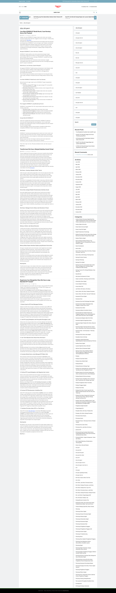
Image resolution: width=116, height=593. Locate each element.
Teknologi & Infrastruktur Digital (82, 519)
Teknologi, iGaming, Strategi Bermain (83, 578)
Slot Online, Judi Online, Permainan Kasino (84, 482)
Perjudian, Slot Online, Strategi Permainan (84, 413)
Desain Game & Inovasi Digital (82, 226)
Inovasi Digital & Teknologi (81, 283)
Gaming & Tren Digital (80, 262)
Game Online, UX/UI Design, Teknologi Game (85, 254)
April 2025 (78, 197)
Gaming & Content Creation (81, 257)
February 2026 (78, 172)
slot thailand (78, 92)
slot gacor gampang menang (81, 472)
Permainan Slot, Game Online (81, 424)
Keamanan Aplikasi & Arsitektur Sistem (84, 310)
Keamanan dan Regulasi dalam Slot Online (84, 318)
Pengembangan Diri (80, 408)
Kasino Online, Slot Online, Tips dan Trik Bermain (85, 293)
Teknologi (78, 509)
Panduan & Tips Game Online (81, 358)
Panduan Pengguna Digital (81, 385)
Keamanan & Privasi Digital (81, 296)
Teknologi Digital (79, 545)
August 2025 (78, 187)
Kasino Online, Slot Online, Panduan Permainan (85, 291)
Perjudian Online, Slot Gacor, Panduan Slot (84, 410)
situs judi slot (78, 450)
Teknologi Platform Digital (81, 572)
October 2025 (78, 182)
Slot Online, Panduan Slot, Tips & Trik (83, 487)
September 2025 (79, 184)
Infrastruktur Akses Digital (81, 281)
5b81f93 (22, 35)
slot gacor (78, 33)
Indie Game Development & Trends (83, 276)
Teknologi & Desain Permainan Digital (83, 514)
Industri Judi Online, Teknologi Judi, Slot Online (85, 278)
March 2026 (78, 169)
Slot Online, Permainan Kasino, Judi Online (84, 490)
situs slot (78, 67)
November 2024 (79, 209)
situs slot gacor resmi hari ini (82, 465)
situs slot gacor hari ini (80, 462)
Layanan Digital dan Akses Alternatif (83, 345)
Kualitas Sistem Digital (80, 343)
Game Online (78, 248)
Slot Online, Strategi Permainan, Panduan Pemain (85, 492)
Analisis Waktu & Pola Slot (81, 224)
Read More (22, 145)
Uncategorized (79, 583)
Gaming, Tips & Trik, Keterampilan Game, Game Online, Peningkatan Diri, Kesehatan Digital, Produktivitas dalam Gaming (85, 266)
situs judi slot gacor (80, 452)
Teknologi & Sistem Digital (81, 531)
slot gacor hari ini (79, 37)
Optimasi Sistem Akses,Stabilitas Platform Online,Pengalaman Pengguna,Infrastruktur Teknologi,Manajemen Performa (84, 352)
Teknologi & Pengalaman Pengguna (83, 526)
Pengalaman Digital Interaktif (81, 405)
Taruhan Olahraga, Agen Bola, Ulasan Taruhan (85, 506)
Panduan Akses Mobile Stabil (82, 361)
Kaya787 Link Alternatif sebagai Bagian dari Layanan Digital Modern (75, 1)
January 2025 (78, 204)
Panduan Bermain (79, 363)
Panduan (77, 356)
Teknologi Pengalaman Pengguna (82, 569)
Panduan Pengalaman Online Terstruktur (84, 382)
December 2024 (79, 207)
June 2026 (78, 162)
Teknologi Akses (79, 536)
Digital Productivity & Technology (82, 231)
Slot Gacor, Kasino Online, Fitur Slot (83, 477)
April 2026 (78, 167)
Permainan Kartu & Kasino (81, 415)
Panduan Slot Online (80, 387)
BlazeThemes (66, 590)
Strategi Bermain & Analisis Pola (82, 500)
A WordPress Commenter (81, 154)
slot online (78, 480)
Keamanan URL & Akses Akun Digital (83, 334)
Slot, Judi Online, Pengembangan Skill (83, 495)
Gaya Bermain (78, 273)
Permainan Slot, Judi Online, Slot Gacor (84, 427)
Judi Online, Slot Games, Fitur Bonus (83, 288)
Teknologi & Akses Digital (81, 511)
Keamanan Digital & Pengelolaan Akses (84, 320)
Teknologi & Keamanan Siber (81, 524)
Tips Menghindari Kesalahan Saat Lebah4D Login (86, 132)
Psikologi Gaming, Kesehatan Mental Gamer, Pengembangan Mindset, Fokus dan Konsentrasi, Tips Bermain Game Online (85, 433)
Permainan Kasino (79, 418)
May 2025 (78, 194)
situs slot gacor (31, 410)
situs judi (77, 447)
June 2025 (78, 192)
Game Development (80, 245)
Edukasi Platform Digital (81, 238)
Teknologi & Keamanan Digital (82, 521)
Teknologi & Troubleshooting (81, 534)
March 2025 (78, 199)
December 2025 (79, 177)
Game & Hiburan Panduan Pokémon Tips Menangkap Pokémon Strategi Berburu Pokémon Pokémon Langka (85, 242)
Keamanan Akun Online (80, 307)
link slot (77, 52)
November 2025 (79, 179)
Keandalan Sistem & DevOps (81, 337)
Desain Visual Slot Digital (81, 229)
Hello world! (90, 154)
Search (76, 122)
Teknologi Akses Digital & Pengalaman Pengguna (86, 539)
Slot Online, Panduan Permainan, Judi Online (84, 485)
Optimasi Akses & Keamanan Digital (83, 348)
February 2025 (78, 202)
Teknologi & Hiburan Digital (81, 516)
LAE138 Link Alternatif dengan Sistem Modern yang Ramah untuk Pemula (93, 16)
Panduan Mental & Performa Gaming (83, 376)
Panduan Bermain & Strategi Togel (82, 366)
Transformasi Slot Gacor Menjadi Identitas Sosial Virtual (36, 149)
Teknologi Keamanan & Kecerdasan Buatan (84, 563)
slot (76, 72)
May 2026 (78, 164)
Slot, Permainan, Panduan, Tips (82, 497)
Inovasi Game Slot (79, 286)
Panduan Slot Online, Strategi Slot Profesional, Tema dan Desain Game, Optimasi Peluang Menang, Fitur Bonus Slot (85, 397)
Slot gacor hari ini (79, 62)
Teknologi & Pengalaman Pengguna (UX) (84, 529)
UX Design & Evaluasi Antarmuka (82, 586)
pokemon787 (78, 429)
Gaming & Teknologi (80, 259)
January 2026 (78, 174)
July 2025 (78, 189)
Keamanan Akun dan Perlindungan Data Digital (85, 301)
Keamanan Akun (79, 298)
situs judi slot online (80, 455)
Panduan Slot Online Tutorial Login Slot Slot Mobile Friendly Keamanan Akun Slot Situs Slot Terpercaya (85, 391)
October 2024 (78, 212)
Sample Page (57, 12)
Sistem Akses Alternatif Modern (82, 445)
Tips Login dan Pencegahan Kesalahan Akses (85, 581)
